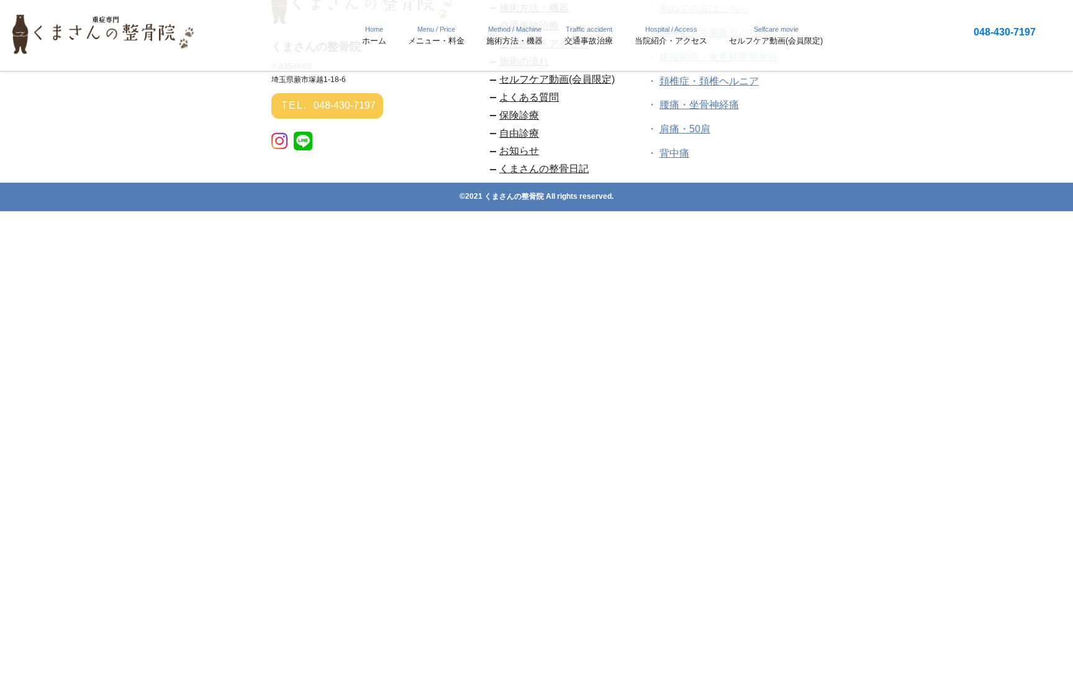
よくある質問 (529, 97)
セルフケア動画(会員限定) (557, 79)
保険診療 (519, 115)
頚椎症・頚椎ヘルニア (709, 81)
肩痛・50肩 (684, 129)
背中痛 (674, 153)
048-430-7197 (1005, 32)
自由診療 (519, 133)
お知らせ (519, 150)
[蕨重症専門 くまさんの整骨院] (105, 50)
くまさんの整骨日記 (544, 168)
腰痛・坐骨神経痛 (699, 104)
